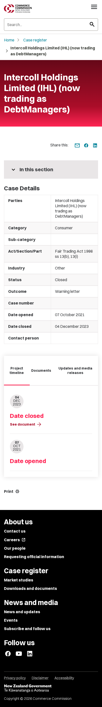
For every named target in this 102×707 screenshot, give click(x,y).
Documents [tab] (41, 370)
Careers (15, 539)
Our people (15, 548)
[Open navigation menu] (94, 7)
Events (11, 620)
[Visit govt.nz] (51, 688)
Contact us (15, 531)
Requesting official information (34, 556)
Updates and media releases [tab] (75, 370)
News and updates (22, 611)
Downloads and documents (30, 588)
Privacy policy (15, 678)
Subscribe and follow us (27, 628)
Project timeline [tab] (17, 370)
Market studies (18, 579)
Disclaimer (40, 678)
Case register (35, 39)
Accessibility (64, 678)
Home (9, 39)
